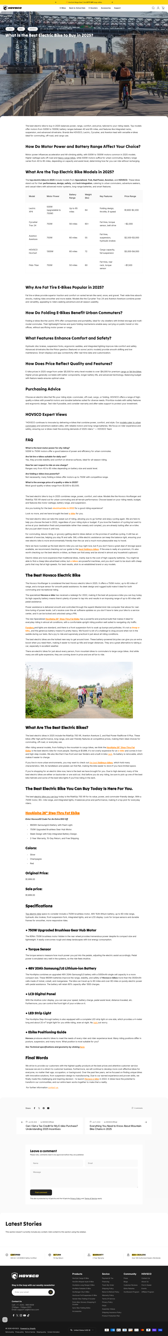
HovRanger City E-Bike (80, 1292)
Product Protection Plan (111, 1316)
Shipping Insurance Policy (111, 1312)
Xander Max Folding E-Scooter (83, 1299)
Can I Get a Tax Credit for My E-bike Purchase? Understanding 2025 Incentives (52, 1127)
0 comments (138, 1108)
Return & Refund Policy (110, 1292)
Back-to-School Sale (77, 8)
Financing (105, 1282)
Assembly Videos (108, 1309)
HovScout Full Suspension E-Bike (84, 1295)
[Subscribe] (50, 1292)
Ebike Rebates (129, 1288)
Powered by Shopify (28, 1328)
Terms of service (30, 1332)
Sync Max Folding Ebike (81, 1308)
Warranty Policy (108, 1295)
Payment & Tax (107, 1278)
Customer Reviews (130, 1285)
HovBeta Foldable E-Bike (81, 1288)
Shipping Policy (108, 1288)
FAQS (104, 1305)
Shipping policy (41, 1332)
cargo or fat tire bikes (131, 371)
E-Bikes (63, 8)
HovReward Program (131, 1292)
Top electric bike (33, 914)
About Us (144, 1282)
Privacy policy (19, 1332)
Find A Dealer (146, 1285)
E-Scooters (93, 8)
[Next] (112, 2)
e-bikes (10, 29)
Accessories (106, 8)
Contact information (53, 1332)
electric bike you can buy (46, 796)
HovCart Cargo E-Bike (80, 1278)
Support (117, 8)
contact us (53, 1087)
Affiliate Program (147, 1292)
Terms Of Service (108, 1299)
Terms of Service (91, 1198)
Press (126, 1278)
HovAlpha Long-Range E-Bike (83, 1285)
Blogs (126, 1282)
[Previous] (55, 2)
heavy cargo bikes (66, 158)
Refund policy (9, 1332)
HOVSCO (33, 29)
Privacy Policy (75, 1198)
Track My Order (108, 1285)
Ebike (21, 29)
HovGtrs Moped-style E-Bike (83, 1282)
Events (144, 1288)
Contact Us (145, 1278)
